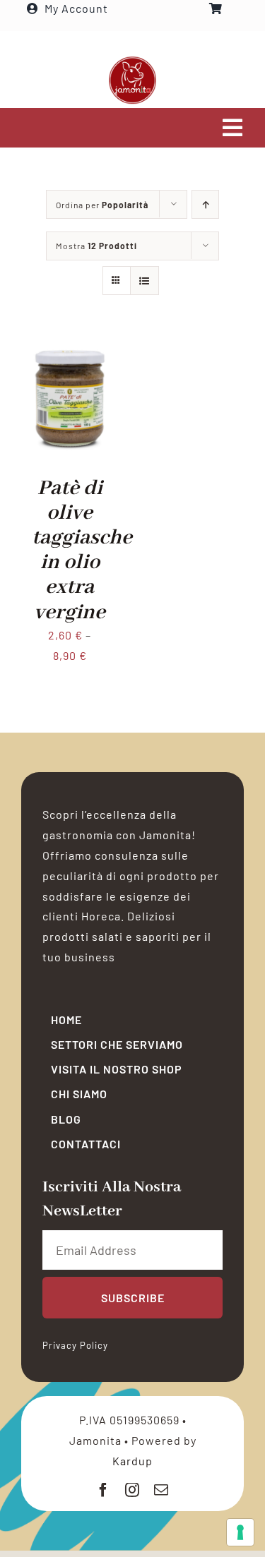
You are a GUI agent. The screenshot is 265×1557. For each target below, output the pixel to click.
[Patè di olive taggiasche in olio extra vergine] (70, 347)
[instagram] (132, 1490)
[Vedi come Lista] (144, 280)
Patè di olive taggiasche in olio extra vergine (82, 550)
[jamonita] (132, 61)
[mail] (161, 1490)
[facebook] (103, 1490)
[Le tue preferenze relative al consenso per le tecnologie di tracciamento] (240, 1532)
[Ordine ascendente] (205, 204)
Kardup (132, 1460)
